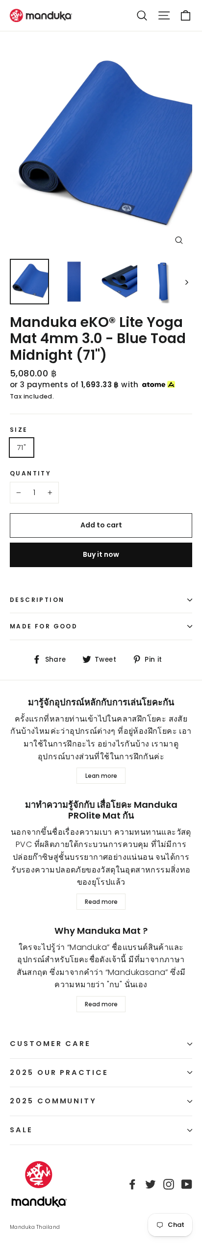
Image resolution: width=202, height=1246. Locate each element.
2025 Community (53, 1101)
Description (37, 600)
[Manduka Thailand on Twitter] (150, 1184)
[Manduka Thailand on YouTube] (186, 1184)
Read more (101, 901)
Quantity (30, 473)
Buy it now (101, 554)
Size (19, 429)
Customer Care (50, 1043)
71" (21, 447)
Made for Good (43, 626)
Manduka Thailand (35, 1227)
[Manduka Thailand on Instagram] (168, 1184)
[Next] (186, 281)
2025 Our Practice (59, 1072)
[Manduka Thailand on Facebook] (132, 1184)
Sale (21, 1130)
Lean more (101, 776)
